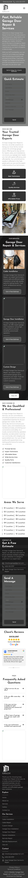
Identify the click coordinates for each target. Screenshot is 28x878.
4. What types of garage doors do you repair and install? (12, 717)
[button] (24, 8)
